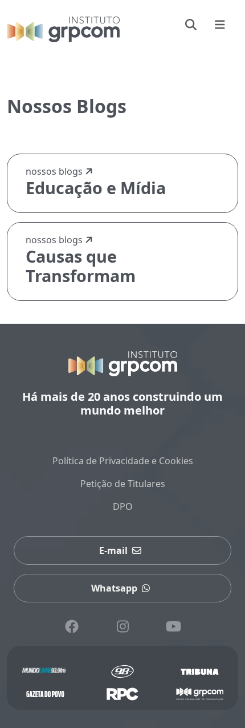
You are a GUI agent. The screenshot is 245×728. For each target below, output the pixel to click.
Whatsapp (114, 588)
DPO (123, 506)
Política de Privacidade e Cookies (122, 461)
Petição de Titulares (122, 483)
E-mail (113, 550)
